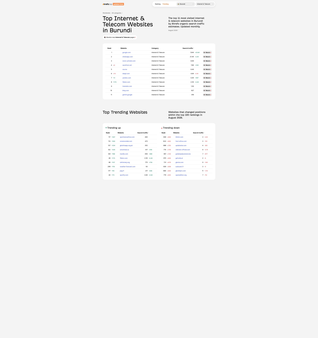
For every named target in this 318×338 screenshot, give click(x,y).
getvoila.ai (179, 158)
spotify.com (124, 175)
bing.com (125, 90)
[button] (111, 48)
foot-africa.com (181, 141)
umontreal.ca (124, 150)
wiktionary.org (125, 162)
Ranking (157, 4)
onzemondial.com (126, 141)
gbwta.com (179, 162)
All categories (116, 13)
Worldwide (106, 13)
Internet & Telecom (158, 52)
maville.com (124, 154)
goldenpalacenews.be (183, 154)
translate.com (127, 86)
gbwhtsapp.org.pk (126, 145)
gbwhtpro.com (181, 171)
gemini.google (127, 95)
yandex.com (126, 78)
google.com (126, 52)
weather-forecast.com (127, 166)
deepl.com (126, 73)
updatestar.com (181, 145)
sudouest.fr (180, 166)
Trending (165, 4)
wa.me (124, 69)
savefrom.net (127, 65)
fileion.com (126, 82)
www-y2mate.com (128, 61)
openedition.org (181, 175)
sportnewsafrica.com (127, 137)
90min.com (179, 137)
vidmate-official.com (183, 150)
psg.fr (122, 171)
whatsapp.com (127, 57)
